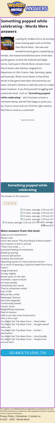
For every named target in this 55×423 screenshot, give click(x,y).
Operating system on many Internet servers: (23, 261)
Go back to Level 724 (27, 352)
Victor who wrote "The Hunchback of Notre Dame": (26, 240)
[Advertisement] (27, 149)
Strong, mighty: (8, 273)
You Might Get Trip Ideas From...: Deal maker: (23, 321)
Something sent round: (12, 285)
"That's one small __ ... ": (12, 246)
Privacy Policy (7, 416)
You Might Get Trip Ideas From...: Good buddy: (24, 336)
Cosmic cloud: (8, 306)
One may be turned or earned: (16, 243)
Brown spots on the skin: (13, 276)
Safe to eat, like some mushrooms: (18, 315)
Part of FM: (6, 291)
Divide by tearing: (9, 252)
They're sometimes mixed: (14, 288)
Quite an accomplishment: (14, 234)
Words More (23, 419)
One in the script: (9, 318)
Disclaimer (21, 416)
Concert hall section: (11, 255)
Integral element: (9, 270)
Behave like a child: (10, 294)
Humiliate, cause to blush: (14, 279)
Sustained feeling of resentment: (17, 249)
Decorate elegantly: (10, 300)
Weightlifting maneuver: (13, 309)
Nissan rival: (7, 237)
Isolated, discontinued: (12, 258)
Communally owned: (11, 303)
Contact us (35, 416)
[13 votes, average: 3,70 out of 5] (37, 209)
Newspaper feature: (11, 297)
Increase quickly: (9, 282)
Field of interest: (9, 312)
